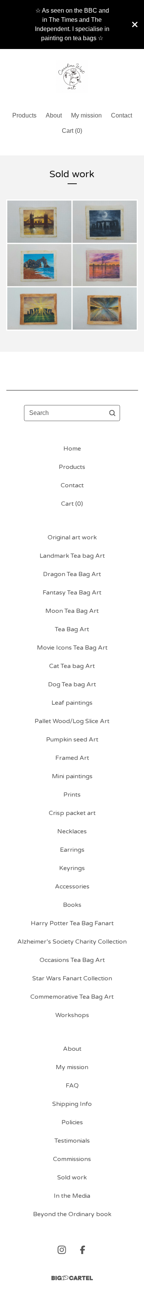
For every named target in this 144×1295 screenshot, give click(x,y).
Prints (72, 795)
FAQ (72, 1085)
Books (72, 905)
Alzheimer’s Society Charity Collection (72, 942)
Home (72, 448)
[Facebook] (82, 1250)
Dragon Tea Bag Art (72, 574)
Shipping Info (72, 1104)
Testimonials (72, 1141)
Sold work (72, 1177)
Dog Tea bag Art (72, 684)
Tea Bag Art (72, 629)
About (54, 115)
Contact (121, 115)
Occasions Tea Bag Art (72, 960)
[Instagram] (61, 1250)
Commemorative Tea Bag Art (72, 997)
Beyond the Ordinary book (72, 1214)
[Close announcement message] (135, 24)
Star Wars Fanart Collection (72, 978)
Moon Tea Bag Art (72, 611)
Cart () (72, 130)
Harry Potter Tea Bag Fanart (72, 923)
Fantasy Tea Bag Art (72, 592)
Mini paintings (72, 776)
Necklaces (72, 831)
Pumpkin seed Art (72, 739)
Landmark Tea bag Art (72, 556)
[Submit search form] (112, 413)
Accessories (72, 886)
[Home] (72, 76)
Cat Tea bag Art (72, 666)
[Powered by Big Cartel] (72, 1278)
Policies (72, 1122)
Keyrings (72, 868)
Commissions (72, 1159)
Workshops (72, 1015)
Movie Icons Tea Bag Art (72, 648)
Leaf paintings (72, 703)
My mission (86, 115)
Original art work (72, 537)
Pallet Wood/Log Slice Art (72, 721)
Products (24, 115)
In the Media (72, 1196)
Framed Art (72, 758)
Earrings (72, 850)
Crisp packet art (72, 813)
